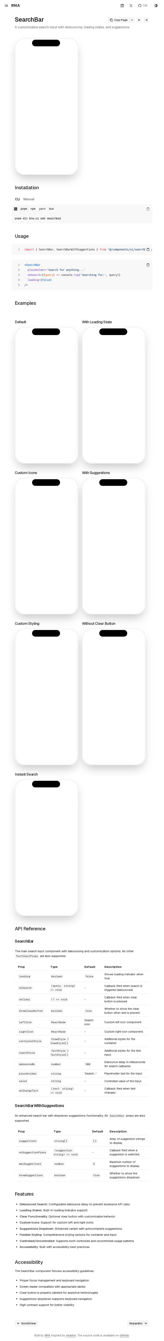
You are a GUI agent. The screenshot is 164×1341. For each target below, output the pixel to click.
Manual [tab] (28, 199)
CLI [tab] (17, 199)
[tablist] (24, 199)
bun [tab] (51, 208)
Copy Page (121, 20)
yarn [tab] (42, 208)
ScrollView (28, 1323)
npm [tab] (33, 208)
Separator (136, 1323)
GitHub (124, 1335)
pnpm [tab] (24, 208)
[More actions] (132, 20)
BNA (47, 1335)
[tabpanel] (82, 214)
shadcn (71, 1335)
